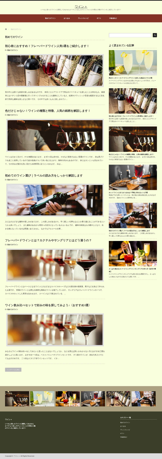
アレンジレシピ (83, 18)
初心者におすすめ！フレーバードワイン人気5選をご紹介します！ (47, 46)
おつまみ (67, 18)
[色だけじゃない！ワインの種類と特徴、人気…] (17, 398)
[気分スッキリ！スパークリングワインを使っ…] (42, 398)
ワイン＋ (81, 6)
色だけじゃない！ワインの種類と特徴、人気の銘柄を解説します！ (48, 110)
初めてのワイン (50, 18)
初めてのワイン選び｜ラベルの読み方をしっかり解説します (44, 175)
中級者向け (113, 18)
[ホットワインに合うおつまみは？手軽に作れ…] (93, 398)
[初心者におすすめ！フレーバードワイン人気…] (118, 398)
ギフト (99, 18)
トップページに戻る (13, 369)
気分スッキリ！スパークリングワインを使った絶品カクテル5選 (130, 78)
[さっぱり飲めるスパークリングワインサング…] (68, 398)
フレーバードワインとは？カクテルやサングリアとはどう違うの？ (48, 240)
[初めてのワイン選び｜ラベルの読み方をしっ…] (144, 398)
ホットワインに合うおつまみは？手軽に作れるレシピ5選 (128, 192)
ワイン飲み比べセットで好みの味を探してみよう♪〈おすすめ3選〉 (48, 305)
